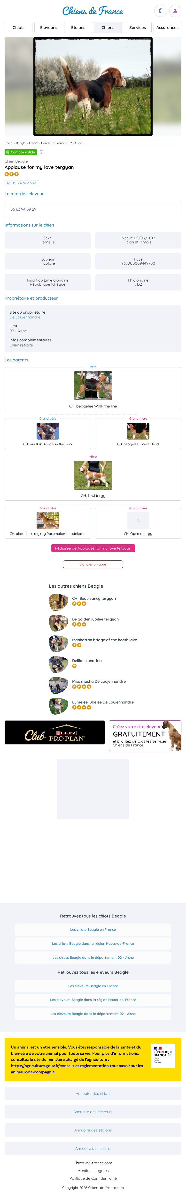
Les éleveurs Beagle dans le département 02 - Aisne (93, 1014)
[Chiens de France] (93, 10)
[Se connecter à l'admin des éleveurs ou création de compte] (175, 11)
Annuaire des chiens (93, 1148)
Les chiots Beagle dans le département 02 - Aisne (93, 957)
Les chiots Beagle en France (93, 929)
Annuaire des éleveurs (93, 1111)
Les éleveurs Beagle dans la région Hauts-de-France (93, 1000)
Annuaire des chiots (93, 1093)
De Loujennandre (24, 183)
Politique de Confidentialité (93, 1178)
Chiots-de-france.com (93, 1162)
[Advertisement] (93, 789)
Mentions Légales (93, 1170)
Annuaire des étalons (93, 1130)
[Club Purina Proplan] (55, 732)
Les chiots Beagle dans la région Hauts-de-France (93, 943)
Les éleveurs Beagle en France (93, 986)
